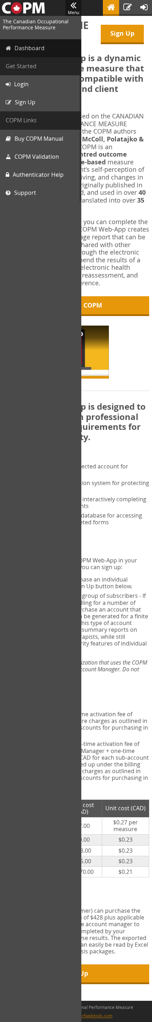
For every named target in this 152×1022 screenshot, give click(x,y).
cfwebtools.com (97, 1015)
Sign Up (122, 33)
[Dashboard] (111, 8)
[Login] (144, 8)
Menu (73, 12)
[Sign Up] (127, 8)
